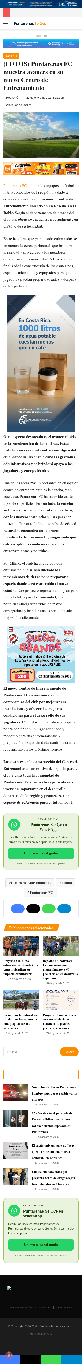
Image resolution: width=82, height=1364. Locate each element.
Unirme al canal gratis (41, 853)
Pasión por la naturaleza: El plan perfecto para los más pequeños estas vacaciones (20, 1021)
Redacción (13, 97)
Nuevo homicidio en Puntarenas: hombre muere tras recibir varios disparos (54, 1093)
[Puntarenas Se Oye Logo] (29, 23)
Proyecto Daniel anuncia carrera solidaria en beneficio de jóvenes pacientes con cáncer (59, 1021)
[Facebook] (18, 908)
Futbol (67, 882)
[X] (33, 908)
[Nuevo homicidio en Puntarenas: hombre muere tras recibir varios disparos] (15, 1092)
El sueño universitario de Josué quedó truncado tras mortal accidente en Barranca (53, 1151)
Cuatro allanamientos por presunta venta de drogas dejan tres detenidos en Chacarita (53, 1177)
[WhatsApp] (49, 908)
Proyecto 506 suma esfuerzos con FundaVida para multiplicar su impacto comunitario (20, 967)
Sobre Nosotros (43, 1307)
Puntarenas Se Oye (41, 1333)
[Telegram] (64, 908)
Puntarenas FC (15, 185)
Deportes (11, 56)
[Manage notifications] (9, 1355)
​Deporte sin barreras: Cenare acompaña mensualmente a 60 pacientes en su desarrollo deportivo (60, 969)
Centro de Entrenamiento (31, 882)
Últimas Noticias (64, 1307)
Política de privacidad (21, 1307)
